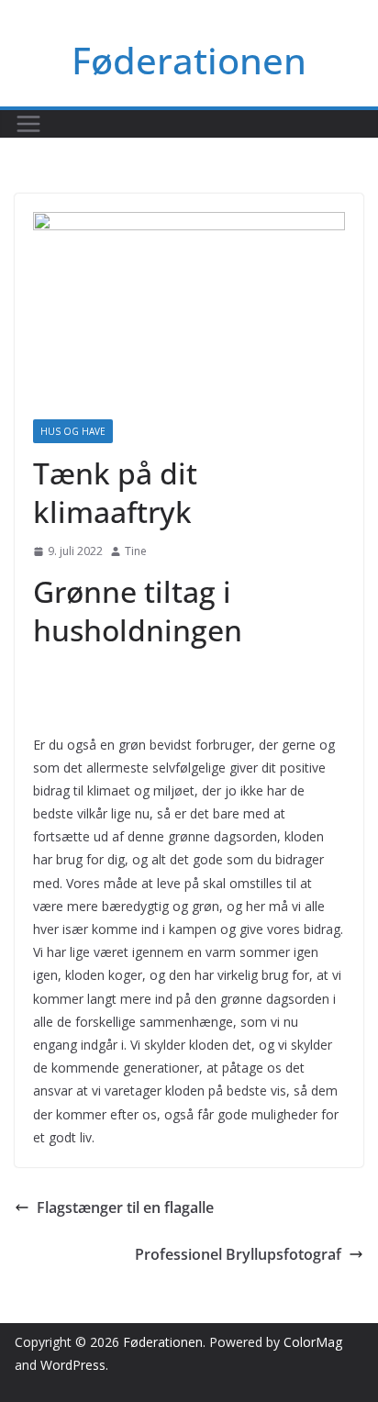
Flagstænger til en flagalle (125, 1207)
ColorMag (313, 1342)
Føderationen (189, 60)
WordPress (73, 1365)
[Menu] (28, 124)
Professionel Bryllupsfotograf (238, 1254)
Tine (136, 551)
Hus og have (73, 431)
